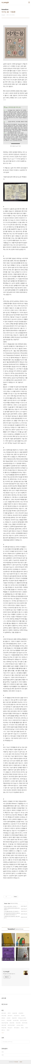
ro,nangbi (5, 2)
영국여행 (12, 1023)
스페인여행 (16, 1020)
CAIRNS (21, 1013)
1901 (9, 1013)
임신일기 (10, 1027)
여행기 (23, 1015)
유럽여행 (15, 1013)
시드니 (3, 1020)
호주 (27, 1027)
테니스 (3, 1030)
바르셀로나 (17, 1027)
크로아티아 (17, 1015)
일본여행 (15, 1018)
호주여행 (4, 1025)
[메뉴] (29, 2)
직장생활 (9, 1020)
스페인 (8, 1018)
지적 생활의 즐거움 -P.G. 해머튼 (11, 911)
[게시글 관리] (10, 897)
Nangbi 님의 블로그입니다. (9, 973)
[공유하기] (8, 897)
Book (9, 903)
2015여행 (25, 1023)
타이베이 (4, 1013)
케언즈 (3, 1018)
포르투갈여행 (5, 1023)
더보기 (3, 1032)
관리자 (21, 1061)
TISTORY (16, 1061)
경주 (8, 1030)
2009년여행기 (11, 1025)
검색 (27, 1041)
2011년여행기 (24, 1020)
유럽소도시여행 (22, 1018)
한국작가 (10, 1015)
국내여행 (18, 1023)
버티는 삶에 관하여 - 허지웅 (10, 906)
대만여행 (4, 1027)
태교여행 (4, 1015)
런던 (23, 1027)
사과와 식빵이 (20, 1025)
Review (5, 903)
